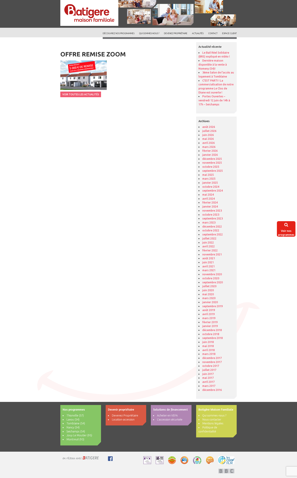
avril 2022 (208, 246)
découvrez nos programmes (118, 33)
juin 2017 (208, 373)
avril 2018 (208, 350)
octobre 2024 (210, 186)
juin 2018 (208, 341)
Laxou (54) (73, 419)
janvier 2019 (210, 326)
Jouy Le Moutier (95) (79, 435)
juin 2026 (208, 134)
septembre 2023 (212, 218)
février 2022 (210, 250)
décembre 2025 (212, 158)
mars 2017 (208, 385)
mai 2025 (208, 174)
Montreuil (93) (75, 439)
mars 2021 (208, 270)
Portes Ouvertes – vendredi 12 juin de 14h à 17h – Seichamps (214, 100)
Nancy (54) (73, 427)
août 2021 (208, 258)
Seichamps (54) (76, 431)
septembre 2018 (212, 337)
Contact (212, 33)
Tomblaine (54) (76, 423)
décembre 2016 (212, 389)
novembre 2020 (212, 274)
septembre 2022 (212, 234)
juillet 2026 (209, 130)
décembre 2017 (212, 357)
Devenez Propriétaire (175, 33)
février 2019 (210, 322)
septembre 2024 (212, 190)
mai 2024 (208, 194)
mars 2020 (208, 298)
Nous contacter (211, 419)
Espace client (229, 33)
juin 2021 (208, 262)
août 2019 (208, 310)
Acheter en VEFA (167, 415)
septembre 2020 (212, 282)
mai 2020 (208, 294)
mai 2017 (208, 377)
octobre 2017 (210, 365)
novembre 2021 (212, 254)
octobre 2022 (210, 230)
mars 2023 (208, 222)
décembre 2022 (212, 226)
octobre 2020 (210, 278)
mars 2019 (208, 318)
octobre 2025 (210, 166)
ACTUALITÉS (198, 33)
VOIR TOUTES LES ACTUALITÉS (80, 94)
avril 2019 (208, 314)
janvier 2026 (210, 154)
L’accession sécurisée (169, 419)
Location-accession (123, 419)
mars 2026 (208, 146)
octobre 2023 (210, 214)
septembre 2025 (212, 170)
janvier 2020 (210, 302)
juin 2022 (208, 242)
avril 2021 (208, 266)
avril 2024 (208, 198)
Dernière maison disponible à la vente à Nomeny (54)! (212, 64)
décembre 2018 (212, 330)
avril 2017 (208, 381)
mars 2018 (208, 353)
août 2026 (208, 126)
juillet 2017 (209, 369)
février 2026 (210, 150)
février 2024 (210, 202)
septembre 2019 (212, 306)
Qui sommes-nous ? (149, 33)
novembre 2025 (212, 162)
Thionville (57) (75, 415)
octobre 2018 (210, 334)
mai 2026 (208, 138)
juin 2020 (208, 290)
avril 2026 (208, 142)
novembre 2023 (212, 210)
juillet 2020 (209, 286)
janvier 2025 (210, 182)
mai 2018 (208, 345)
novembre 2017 (212, 361)
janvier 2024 (210, 206)
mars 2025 (208, 178)
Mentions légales (212, 423)
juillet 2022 (209, 238)
